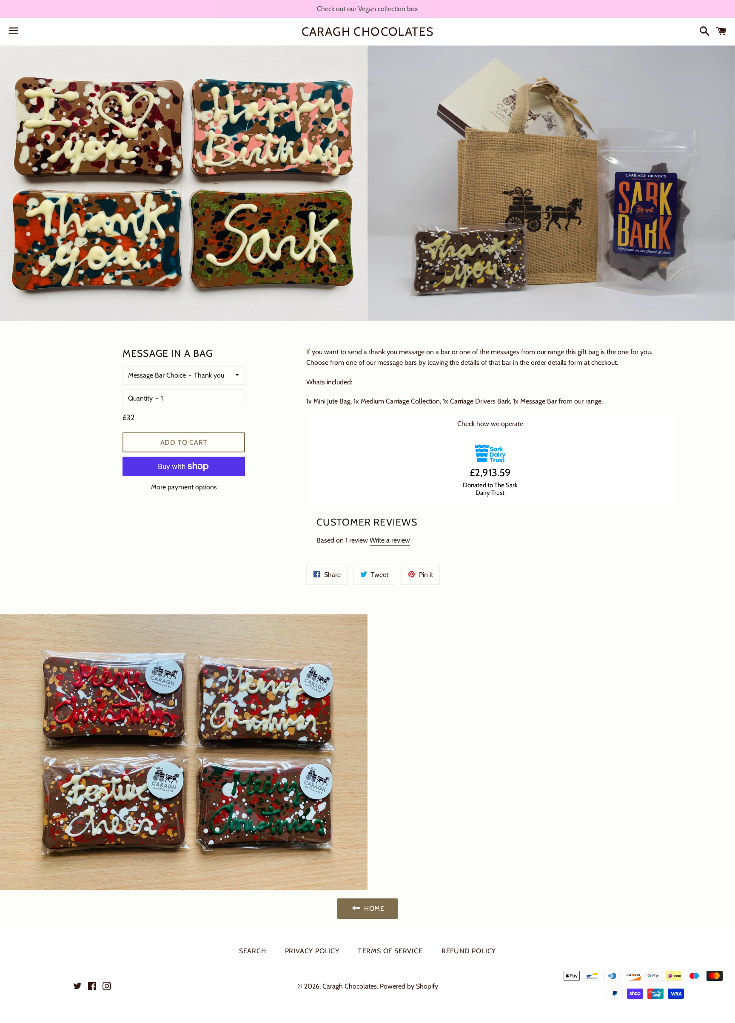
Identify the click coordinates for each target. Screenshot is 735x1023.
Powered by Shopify (409, 986)
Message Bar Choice (157, 375)
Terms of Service (390, 951)
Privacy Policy (312, 951)
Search (252, 951)
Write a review (390, 540)
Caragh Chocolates (368, 31)
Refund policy (469, 951)
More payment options (184, 487)
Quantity (140, 398)
